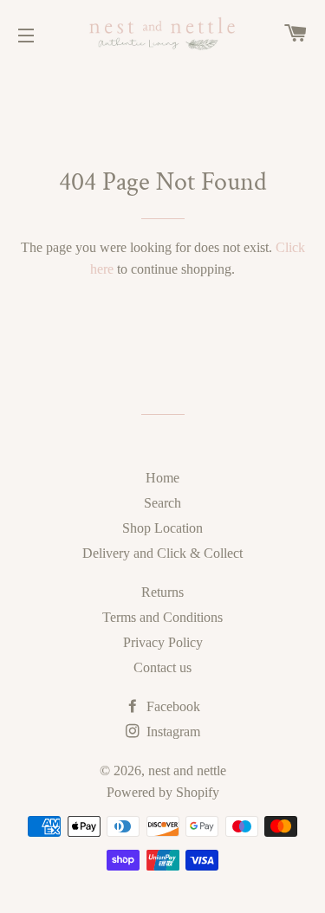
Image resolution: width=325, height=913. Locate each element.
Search (162, 502)
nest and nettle (187, 770)
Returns (162, 592)
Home (162, 477)
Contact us (162, 667)
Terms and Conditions (162, 617)
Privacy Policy (163, 642)
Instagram (171, 731)
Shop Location (162, 528)
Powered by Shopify (163, 792)
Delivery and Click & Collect (162, 553)
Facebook (171, 706)
